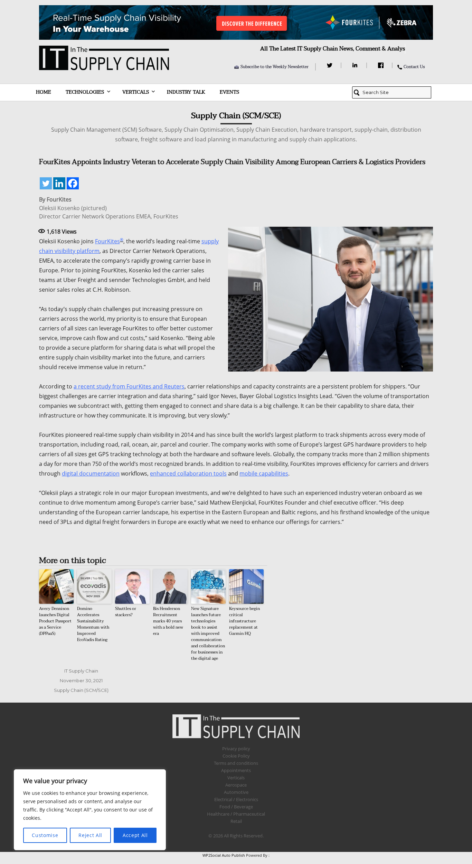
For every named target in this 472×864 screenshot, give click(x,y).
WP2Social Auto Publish (223, 855)
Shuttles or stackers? (125, 611)
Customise (45, 835)
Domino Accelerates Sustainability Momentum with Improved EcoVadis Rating (93, 624)
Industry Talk (186, 92)
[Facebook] (381, 65)
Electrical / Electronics (236, 799)
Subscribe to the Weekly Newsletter (274, 66)
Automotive (236, 792)
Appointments (236, 770)
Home (43, 92)
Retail (236, 821)
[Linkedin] (59, 183)
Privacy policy (236, 748)
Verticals (135, 92)
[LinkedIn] (356, 65)
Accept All (135, 835)
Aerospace (236, 785)
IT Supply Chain (81, 671)
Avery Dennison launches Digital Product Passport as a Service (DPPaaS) (55, 621)
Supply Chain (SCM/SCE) (81, 690)
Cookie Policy (236, 756)
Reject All (90, 835)
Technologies (85, 92)
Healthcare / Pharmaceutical (236, 814)
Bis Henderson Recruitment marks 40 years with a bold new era (168, 621)
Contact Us (414, 66)
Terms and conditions (236, 763)
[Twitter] (330, 65)
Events (229, 92)
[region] (90, 809)
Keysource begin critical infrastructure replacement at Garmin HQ (244, 621)
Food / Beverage (236, 807)
